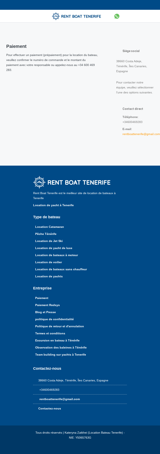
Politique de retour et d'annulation (59, 326)
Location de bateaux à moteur (56, 255)
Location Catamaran (49, 226)
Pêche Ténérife (45, 234)
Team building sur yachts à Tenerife (60, 354)
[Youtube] (153, 5)
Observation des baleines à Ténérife (61, 347)
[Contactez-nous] (127, 16)
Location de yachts (49, 276)
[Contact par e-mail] (23, 5)
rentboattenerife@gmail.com (141, 134)
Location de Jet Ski (49, 241)
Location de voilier (48, 262)
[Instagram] (143, 5)
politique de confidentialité (54, 319)
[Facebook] (134, 5)
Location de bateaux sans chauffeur (61, 269)
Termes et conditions (50, 333)
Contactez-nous (49, 408)
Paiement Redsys (47, 305)
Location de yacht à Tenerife (54, 205)
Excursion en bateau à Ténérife (57, 340)
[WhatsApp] (117, 16)
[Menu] (33, 16)
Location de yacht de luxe (53, 248)
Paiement (41, 298)
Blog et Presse (45, 312)
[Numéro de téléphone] (8, 5)
